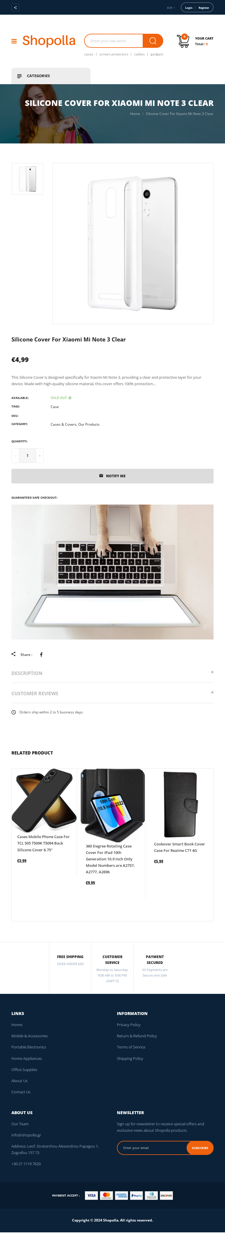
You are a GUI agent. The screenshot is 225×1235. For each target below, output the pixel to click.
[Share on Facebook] (42, 654)
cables (139, 54)
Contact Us (20, 1091)
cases (88, 54)
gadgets (157, 54)
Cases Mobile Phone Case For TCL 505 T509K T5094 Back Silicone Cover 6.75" (43, 843)
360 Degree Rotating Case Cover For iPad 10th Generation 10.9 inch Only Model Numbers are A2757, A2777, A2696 (110, 858)
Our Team (20, 1123)
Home (16, 1024)
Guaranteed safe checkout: (34, 497)
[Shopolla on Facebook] (32, 7)
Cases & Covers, (64, 424)
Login (188, 8)
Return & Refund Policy (137, 1035)
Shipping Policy (130, 1058)
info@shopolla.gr (26, 1135)
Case (55, 406)
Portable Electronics (28, 1047)
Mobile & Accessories (29, 1035)
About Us (19, 1080)
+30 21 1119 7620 (26, 1163)
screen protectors (113, 54)
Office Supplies (24, 1069)
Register (204, 8)
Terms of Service (131, 1047)
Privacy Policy (129, 1024)
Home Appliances (26, 1058)
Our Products (89, 424)
